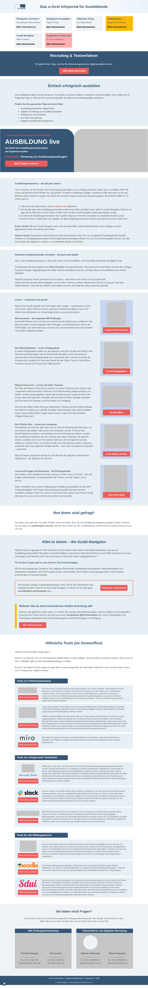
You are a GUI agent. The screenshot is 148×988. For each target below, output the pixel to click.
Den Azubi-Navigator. (67, 562)
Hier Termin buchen (32, 625)
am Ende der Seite (80, 285)
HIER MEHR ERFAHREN (74, 71)
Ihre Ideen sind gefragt (31, 118)
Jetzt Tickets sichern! (26, 163)
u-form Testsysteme (56, 978)
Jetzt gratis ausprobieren (114, 588)
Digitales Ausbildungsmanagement (37, 121)
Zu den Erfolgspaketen (116, 371)
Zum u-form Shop (116, 495)
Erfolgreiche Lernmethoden (33, 114)
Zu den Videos (116, 412)
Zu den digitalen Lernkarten (116, 454)
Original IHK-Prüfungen (116, 330)
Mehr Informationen (55, 27)
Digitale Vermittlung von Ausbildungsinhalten (41, 111)
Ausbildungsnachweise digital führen (38, 108)
